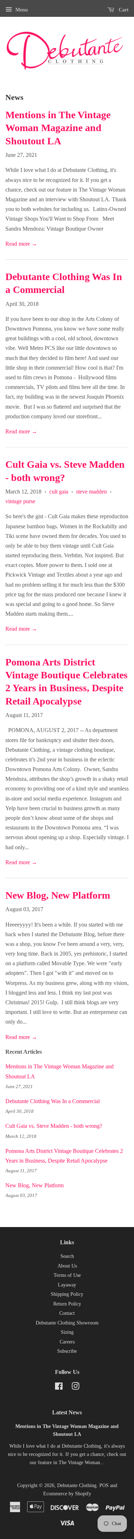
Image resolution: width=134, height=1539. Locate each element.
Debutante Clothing (76, 1485)
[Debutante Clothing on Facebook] (59, 1387)
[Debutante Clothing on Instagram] (75, 1387)
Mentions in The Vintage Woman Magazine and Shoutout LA (57, 127)
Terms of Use (67, 1275)
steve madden (91, 492)
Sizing (67, 1332)
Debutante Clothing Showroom (67, 1323)
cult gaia (58, 492)
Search (67, 1256)
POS (104, 1485)
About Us (67, 1266)
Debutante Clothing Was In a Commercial (52, 1101)
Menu (21, 10)
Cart (123, 10)
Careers (67, 1342)
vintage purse (20, 501)
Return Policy (67, 1304)
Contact (67, 1313)
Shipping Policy (67, 1294)
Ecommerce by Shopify (67, 1493)
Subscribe (67, 1351)
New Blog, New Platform (57, 895)
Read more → (21, 244)
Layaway (67, 1285)
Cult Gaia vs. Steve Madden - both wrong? (53, 1126)
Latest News (67, 1412)
